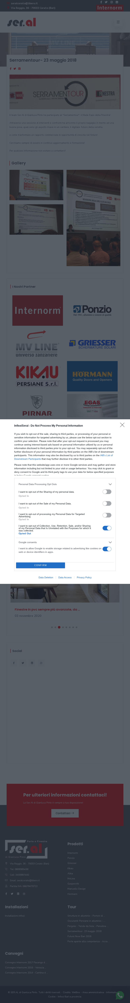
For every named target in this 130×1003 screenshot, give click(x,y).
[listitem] (65, 484)
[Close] (123, 426)
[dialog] (65, 501)
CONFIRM (40, 565)
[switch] (107, 491)
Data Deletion (46, 577)
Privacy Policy (84, 577)
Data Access (65, 577)
